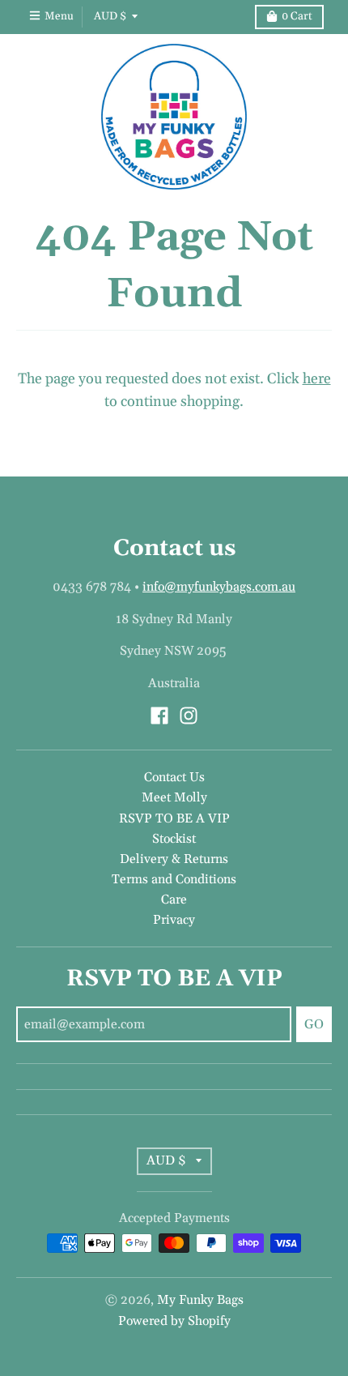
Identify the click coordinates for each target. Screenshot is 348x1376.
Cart (297, 16)
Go (314, 1024)
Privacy (174, 920)
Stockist (174, 839)
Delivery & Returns (174, 859)
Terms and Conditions (174, 879)
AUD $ (110, 16)
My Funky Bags (200, 1300)
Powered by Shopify (174, 1321)
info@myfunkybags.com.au (218, 587)
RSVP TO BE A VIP (174, 818)
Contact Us (174, 777)
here (317, 379)
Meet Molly (174, 797)
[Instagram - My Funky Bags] (188, 715)
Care (174, 899)
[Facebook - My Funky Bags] (159, 715)
